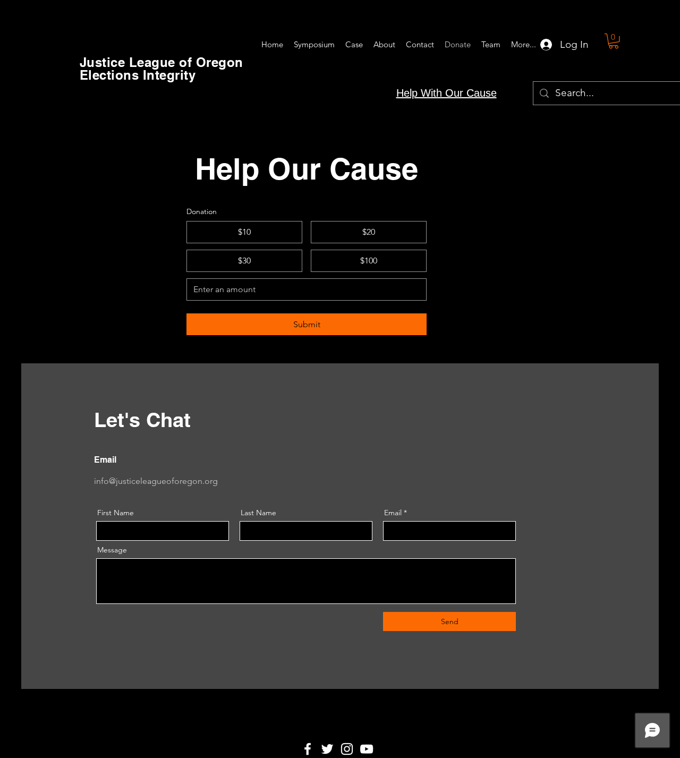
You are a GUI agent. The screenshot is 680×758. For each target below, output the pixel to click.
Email (393, 512)
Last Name (258, 512)
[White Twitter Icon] (327, 749)
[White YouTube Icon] (367, 749)
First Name (115, 512)
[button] (614, 41)
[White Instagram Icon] (347, 749)
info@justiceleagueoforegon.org (156, 481)
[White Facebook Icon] (308, 749)
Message (112, 549)
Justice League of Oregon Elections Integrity (161, 68)
